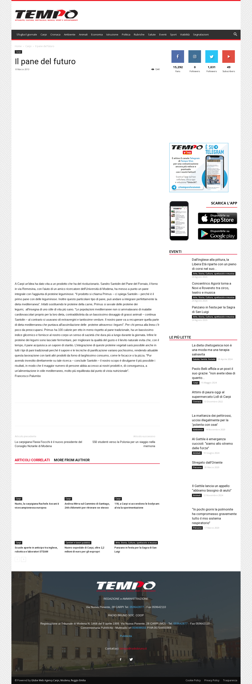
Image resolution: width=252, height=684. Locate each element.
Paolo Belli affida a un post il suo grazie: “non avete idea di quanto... (213, 373)
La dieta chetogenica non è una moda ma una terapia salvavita (212, 349)
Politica (126, 34)
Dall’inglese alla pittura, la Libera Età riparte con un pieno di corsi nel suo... (214, 264)
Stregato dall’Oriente (207, 462)
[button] (235, 35)
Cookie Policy (193, 680)
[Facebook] (121, 660)
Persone (197, 467)
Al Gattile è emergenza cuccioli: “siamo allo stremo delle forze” (212, 443)
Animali (83, 34)
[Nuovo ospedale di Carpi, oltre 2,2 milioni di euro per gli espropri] (87, 528)
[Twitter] (131, 660)
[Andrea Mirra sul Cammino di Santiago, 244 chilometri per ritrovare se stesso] (87, 484)
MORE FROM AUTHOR (72, 460)
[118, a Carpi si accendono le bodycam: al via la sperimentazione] (137, 484)
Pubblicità (126, 636)
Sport (173, 34)
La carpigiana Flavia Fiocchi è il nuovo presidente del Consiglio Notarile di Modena (48, 444)
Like (178, 51)
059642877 (137, 607)
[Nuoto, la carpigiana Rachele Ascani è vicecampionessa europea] (37, 484)
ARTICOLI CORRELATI (32, 460)
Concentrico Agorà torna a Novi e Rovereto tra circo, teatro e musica (211, 287)
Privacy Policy (211, 680)
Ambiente (69, 34)
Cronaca (55, 34)
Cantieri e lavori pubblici (78, 542)
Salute (152, 34)
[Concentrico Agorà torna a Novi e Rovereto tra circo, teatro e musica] (179, 289)
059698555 (139, 627)
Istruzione (112, 34)
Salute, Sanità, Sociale (204, 359)
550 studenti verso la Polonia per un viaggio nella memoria (123, 444)
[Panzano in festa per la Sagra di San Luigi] (137, 528)
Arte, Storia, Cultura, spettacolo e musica (136, 542)
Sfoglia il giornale (27, 34)
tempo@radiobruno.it (133, 648)
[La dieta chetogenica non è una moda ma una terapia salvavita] (179, 351)
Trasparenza (230, 680)
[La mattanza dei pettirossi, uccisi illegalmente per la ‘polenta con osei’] (179, 421)
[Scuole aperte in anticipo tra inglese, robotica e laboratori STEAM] (37, 528)
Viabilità (185, 34)
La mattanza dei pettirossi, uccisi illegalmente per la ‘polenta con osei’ (211, 420)
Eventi (163, 34)
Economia (97, 34)
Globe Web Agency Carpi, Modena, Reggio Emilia (58, 680)
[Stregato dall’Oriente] (179, 468)
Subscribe (228, 51)
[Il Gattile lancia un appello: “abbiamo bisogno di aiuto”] (179, 491)
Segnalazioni (201, 34)
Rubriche (139, 34)
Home (18, 46)
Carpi (44, 34)
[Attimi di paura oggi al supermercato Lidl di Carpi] (179, 398)
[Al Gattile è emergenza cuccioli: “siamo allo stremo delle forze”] (179, 445)
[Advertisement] (87, 258)
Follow (194, 51)
